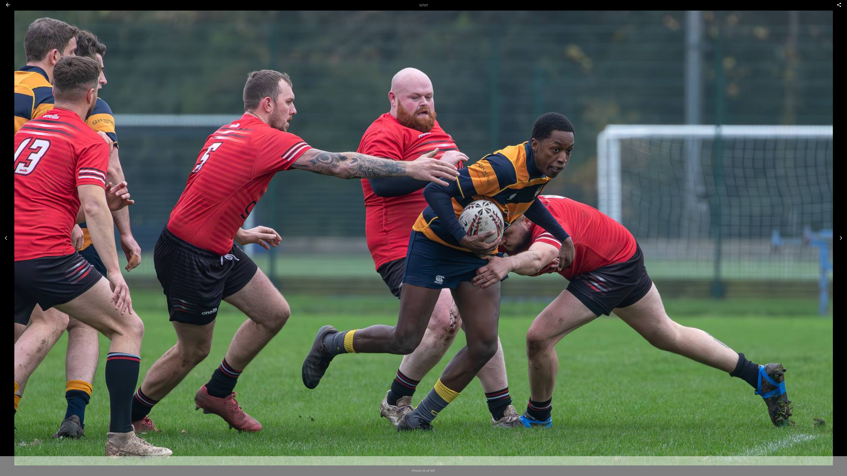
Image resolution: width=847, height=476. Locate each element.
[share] (839, 5)
